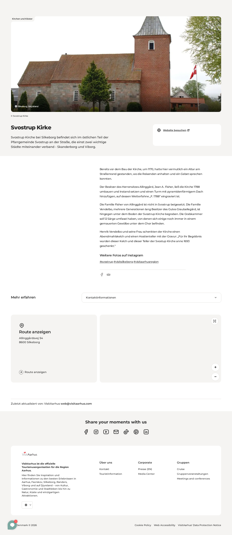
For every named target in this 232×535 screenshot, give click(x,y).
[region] (160, 349)
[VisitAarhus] (32, 454)
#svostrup (106, 261)
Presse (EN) (145, 469)
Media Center (146, 473)
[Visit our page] (96, 432)
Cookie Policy (143, 525)
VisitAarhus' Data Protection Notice (199, 525)
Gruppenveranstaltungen (192, 473)
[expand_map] (214, 321)
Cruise (181, 469)
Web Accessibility (164, 525)
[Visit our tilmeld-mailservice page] (116, 432)
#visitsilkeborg (123, 261)
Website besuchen (174, 130)
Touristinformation (110, 473)
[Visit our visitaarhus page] (86, 432)
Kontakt (104, 469)
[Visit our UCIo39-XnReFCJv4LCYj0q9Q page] (106, 432)
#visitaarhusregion (145, 261)
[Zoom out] (215, 377)
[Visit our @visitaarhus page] (126, 432)
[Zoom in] (215, 367)
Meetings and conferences (193, 478)
